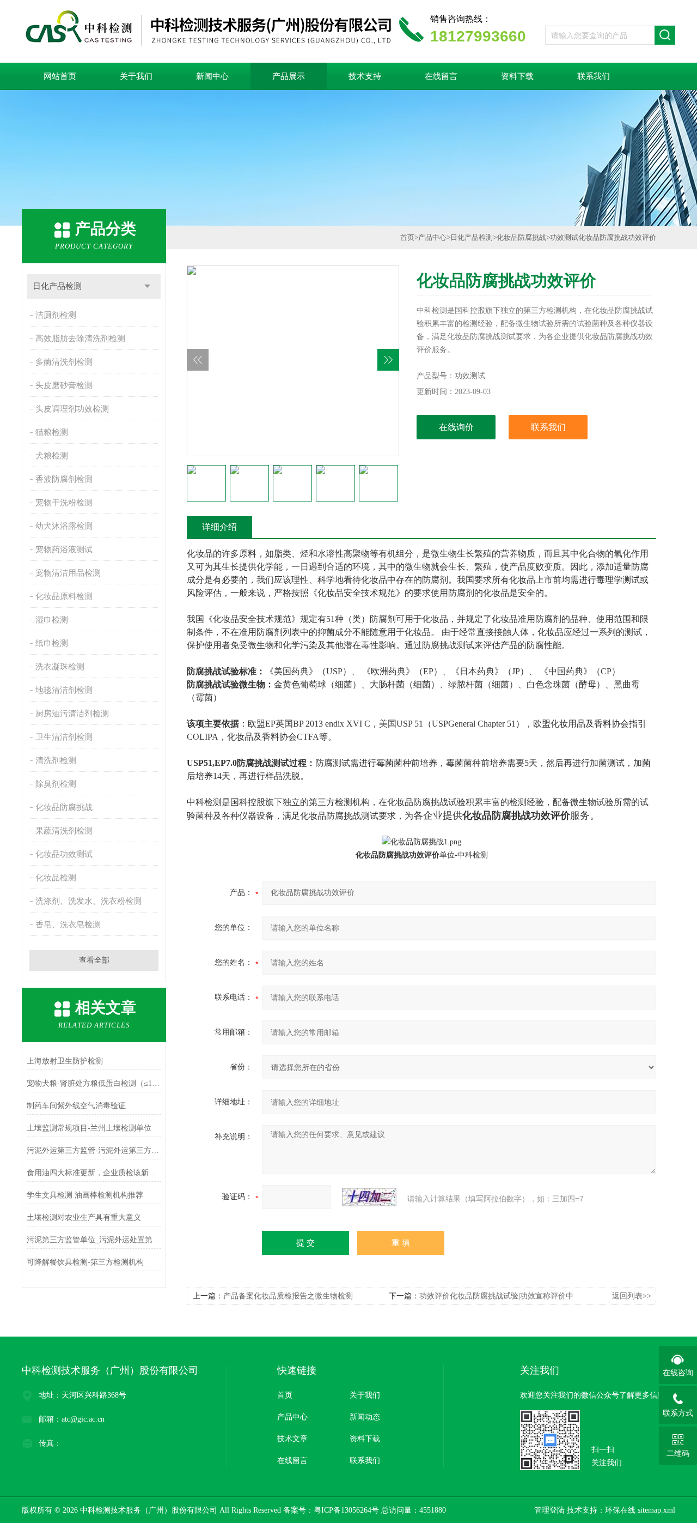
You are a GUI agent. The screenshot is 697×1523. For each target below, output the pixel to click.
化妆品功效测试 (64, 854)
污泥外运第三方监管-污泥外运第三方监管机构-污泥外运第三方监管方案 (94, 1150)
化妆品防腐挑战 (64, 807)
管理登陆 (549, 1510)
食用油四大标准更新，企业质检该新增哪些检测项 (94, 1173)
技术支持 (364, 76)
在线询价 (456, 427)
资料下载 (517, 76)
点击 (147, 286)
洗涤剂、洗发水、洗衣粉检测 (88, 901)
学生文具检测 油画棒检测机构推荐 (85, 1195)
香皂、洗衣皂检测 (68, 924)
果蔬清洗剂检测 (64, 830)
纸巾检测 (51, 643)
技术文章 (292, 1439)
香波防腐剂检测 (64, 479)
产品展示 (288, 76)
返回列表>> (631, 1296)
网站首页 (60, 76)
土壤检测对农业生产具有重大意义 (84, 1217)
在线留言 (441, 76)
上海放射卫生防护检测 (65, 1061)
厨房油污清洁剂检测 (72, 713)
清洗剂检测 (55, 760)
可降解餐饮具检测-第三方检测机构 (85, 1262)
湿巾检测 (51, 619)
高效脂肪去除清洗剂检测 (80, 338)
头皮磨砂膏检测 (64, 385)
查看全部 (94, 960)
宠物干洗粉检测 (64, 502)
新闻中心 (212, 76)
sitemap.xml (656, 1510)
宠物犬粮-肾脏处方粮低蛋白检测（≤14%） (94, 1083)
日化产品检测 (57, 286)
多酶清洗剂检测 (64, 362)
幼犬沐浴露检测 (64, 526)
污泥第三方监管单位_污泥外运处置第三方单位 (94, 1240)
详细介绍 (219, 526)
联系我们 (593, 76)
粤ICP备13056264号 (346, 1510)
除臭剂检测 (55, 783)
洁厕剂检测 (55, 315)
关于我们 (136, 76)
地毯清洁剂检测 (64, 690)
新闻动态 (365, 1417)
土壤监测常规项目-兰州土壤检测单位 (89, 1128)
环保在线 (620, 1510)
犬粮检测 (51, 455)
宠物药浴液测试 (64, 549)
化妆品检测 (55, 877)
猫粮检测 (51, 432)
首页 (407, 237)
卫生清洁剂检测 (64, 737)
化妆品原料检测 (64, 596)
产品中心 (432, 237)
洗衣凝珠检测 (59, 666)
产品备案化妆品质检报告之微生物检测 (288, 1296)
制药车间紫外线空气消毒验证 (76, 1106)
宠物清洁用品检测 (68, 573)
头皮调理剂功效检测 (72, 408)
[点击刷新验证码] (369, 1197)
